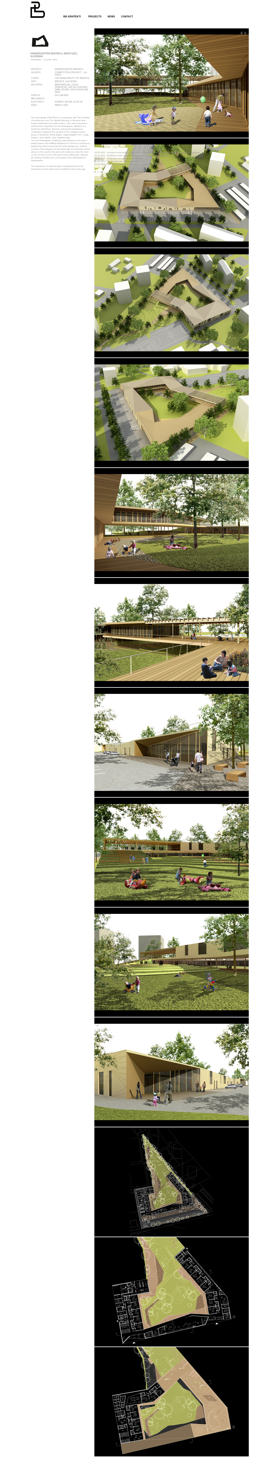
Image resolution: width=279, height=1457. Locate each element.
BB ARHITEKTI (72, 16)
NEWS (111, 16)
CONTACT (127, 16)
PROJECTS (95, 16)
